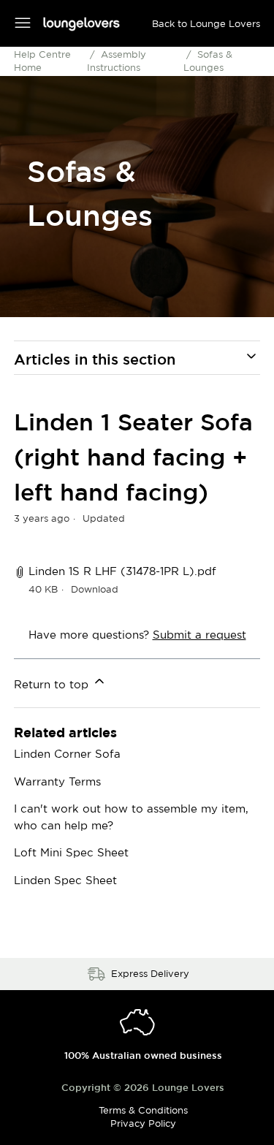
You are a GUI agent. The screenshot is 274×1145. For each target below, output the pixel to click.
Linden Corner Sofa (67, 754)
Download (94, 589)
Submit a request (199, 634)
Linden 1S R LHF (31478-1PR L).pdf (122, 571)
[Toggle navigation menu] (22, 23)
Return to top (53, 684)
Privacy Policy (143, 1123)
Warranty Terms (57, 781)
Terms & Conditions (143, 1110)
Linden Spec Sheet (65, 880)
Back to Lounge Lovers (206, 23)
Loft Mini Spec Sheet (71, 852)
